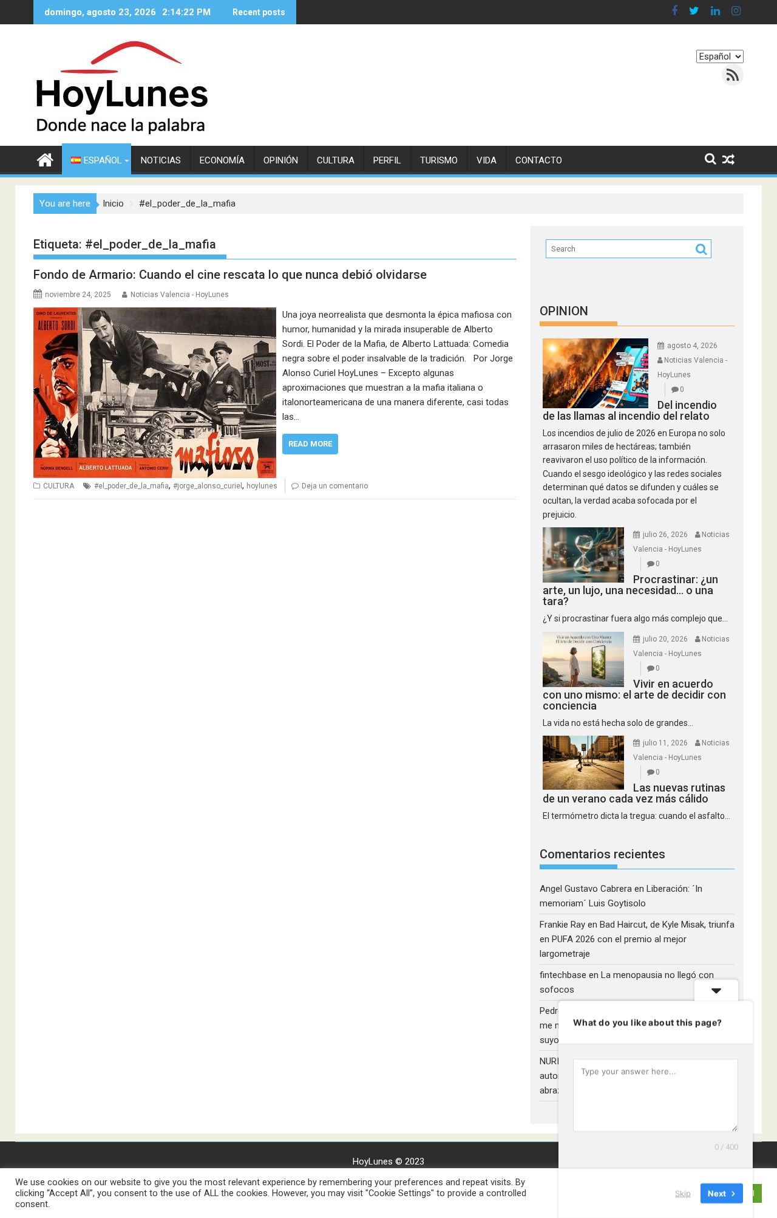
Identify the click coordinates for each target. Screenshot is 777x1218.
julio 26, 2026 (665, 534)
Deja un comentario (335, 486)
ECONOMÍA (222, 160)
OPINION (564, 311)
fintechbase (563, 975)
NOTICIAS (161, 160)
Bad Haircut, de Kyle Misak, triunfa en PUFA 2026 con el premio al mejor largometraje (637, 939)
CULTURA (336, 160)
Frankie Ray (562, 924)
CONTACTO (538, 160)
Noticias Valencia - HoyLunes (180, 294)
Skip (683, 1193)
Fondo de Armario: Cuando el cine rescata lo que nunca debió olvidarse (230, 274)
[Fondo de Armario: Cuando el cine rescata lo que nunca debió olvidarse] (154, 314)
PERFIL (387, 160)
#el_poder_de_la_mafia (131, 486)
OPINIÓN (280, 160)
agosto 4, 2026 (692, 345)
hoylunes (261, 486)
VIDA (487, 160)
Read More (310, 443)
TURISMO (439, 160)
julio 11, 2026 (665, 743)
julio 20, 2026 (665, 639)
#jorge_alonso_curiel (207, 486)
